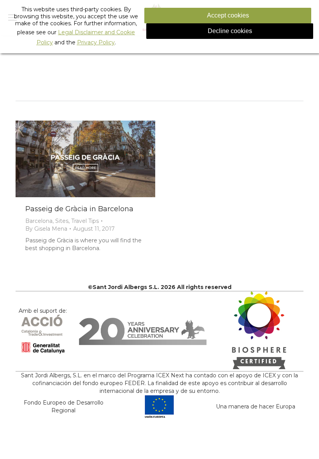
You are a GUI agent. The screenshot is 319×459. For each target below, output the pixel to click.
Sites (61, 220)
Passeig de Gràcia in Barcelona (79, 209)
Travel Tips (85, 220)
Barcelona (39, 220)
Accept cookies (228, 15)
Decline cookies (230, 31)
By (46, 228)
